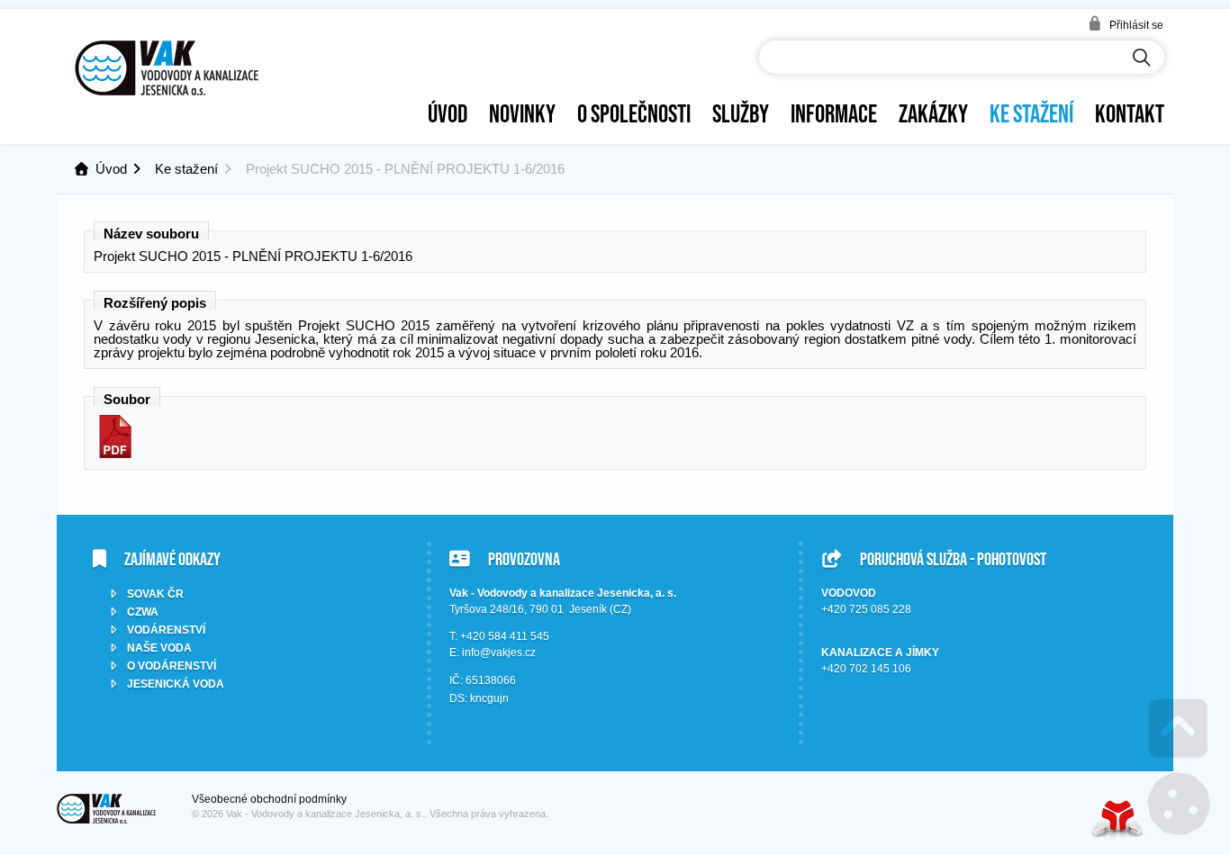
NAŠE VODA (159, 648)
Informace (834, 113)
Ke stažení (1031, 113)
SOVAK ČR (155, 594)
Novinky (522, 113)
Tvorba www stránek (1117, 818)
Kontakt (1129, 113)
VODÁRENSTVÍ (166, 630)
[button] (1125, 24)
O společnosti (634, 113)
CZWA (142, 612)
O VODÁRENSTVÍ (171, 666)
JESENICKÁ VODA (175, 684)
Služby (740, 113)
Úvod (166, 67)
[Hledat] (1141, 58)
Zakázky (933, 113)
